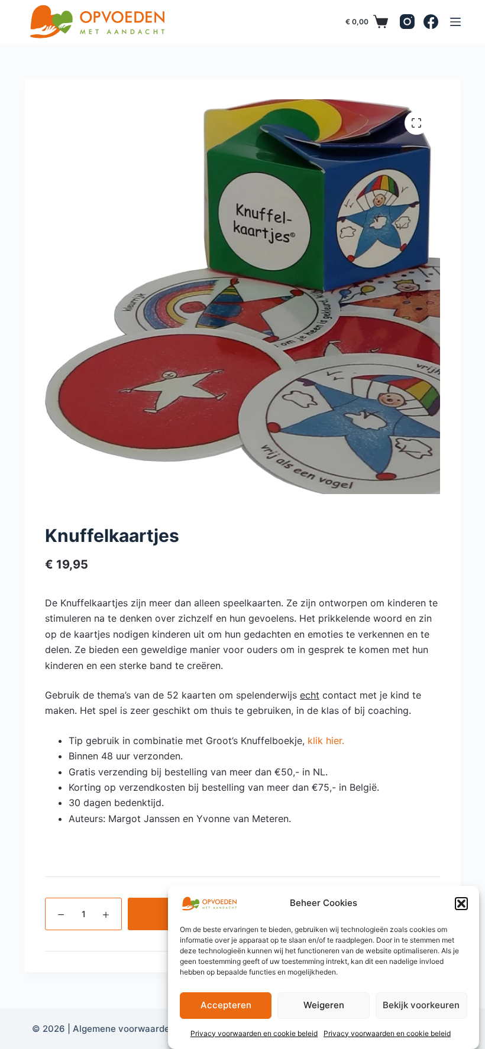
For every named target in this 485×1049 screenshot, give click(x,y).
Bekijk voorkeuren (421, 1005)
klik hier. (326, 740)
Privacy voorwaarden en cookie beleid (254, 1033)
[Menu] (455, 22)
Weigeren (323, 1005)
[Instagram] (407, 21)
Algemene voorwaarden (124, 1028)
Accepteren (226, 1005)
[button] (461, 904)
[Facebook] (430, 21)
